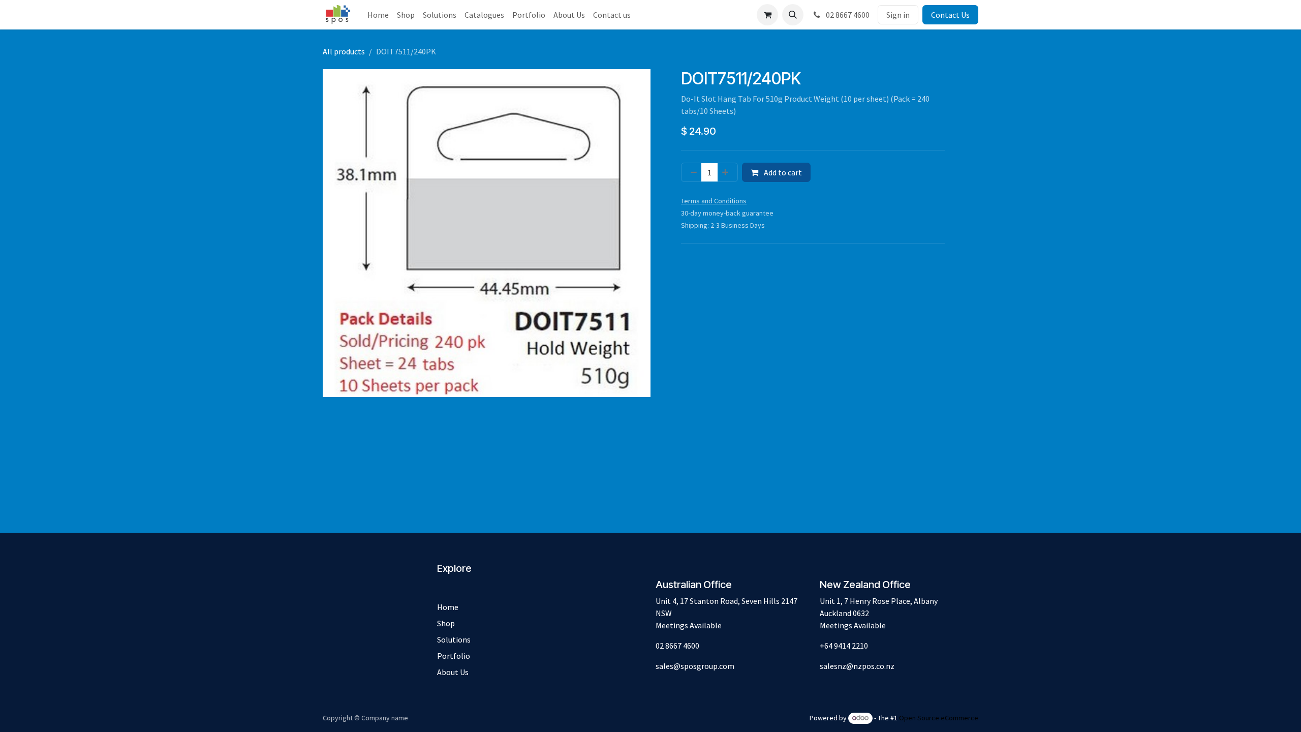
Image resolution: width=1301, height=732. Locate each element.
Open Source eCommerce (938, 717)
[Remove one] (692, 172)
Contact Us (950, 15)
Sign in (898, 15)
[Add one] (727, 172)
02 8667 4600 (847, 15)
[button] (792, 14)
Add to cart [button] (782, 172)
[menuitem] (378, 15)
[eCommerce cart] (767, 14)
